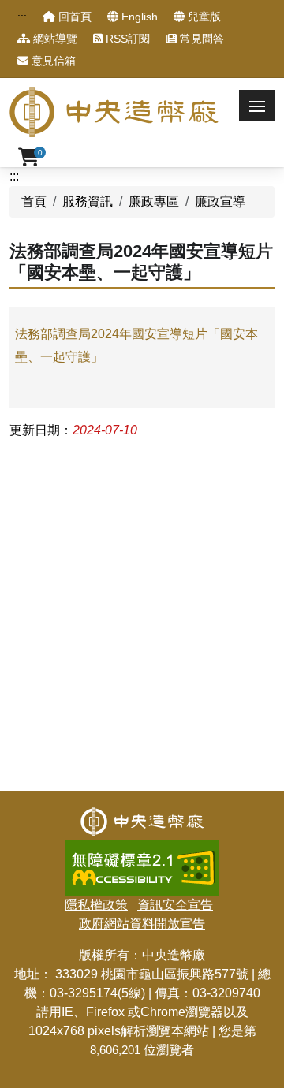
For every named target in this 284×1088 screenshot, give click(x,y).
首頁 (34, 201)
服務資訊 (87, 201)
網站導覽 (53, 38)
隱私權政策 (96, 904)
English (138, 16)
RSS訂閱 (126, 38)
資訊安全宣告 (175, 904)
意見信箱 (52, 60)
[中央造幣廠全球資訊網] (114, 112)
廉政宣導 (220, 201)
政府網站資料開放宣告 (142, 923)
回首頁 (73, 16)
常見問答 (200, 38)
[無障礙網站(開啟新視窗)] (142, 849)
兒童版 (203, 16)
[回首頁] (142, 815)
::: (22, 16)
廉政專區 (154, 201)
